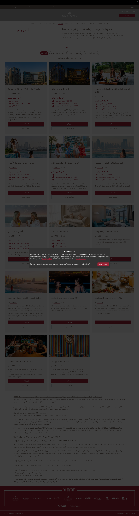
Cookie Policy (81, 259)
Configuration (47, 259)
